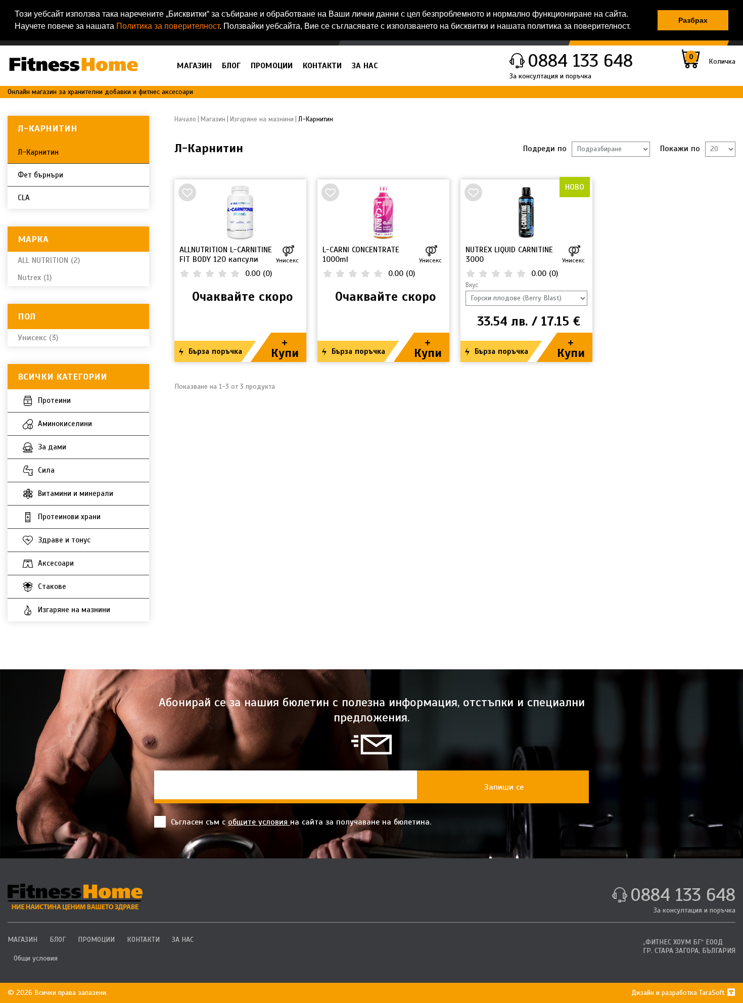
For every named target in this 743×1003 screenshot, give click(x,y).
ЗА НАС (365, 66)
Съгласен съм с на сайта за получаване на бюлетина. (301, 822)
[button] (634, 27)
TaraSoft (713, 992)
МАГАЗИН (194, 66)
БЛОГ (231, 66)
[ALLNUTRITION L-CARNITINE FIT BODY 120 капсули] (240, 212)
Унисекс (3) (38, 338)
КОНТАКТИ (322, 66)
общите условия (259, 822)
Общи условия (36, 958)
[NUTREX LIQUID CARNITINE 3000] (526, 212)
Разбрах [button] (693, 20)
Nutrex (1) (35, 277)
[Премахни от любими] (187, 192)
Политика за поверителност (167, 26)
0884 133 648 (580, 61)
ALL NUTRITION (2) (49, 260)
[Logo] (73, 63)
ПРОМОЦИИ (272, 66)
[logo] (75, 897)
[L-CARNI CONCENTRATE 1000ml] (383, 212)
